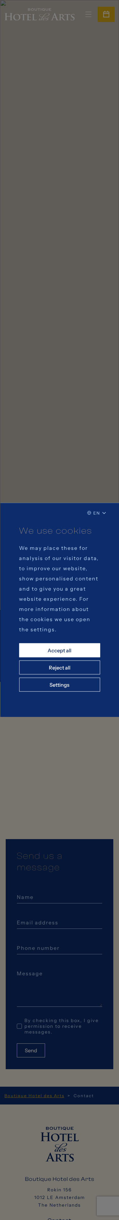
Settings (59, 685)
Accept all (59, 650)
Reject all (59, 667)
